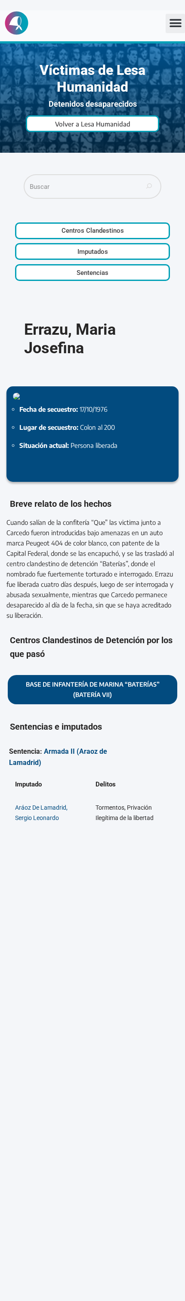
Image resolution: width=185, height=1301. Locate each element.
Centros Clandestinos (93, 230)
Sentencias (92, 273)
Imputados (92, 252)
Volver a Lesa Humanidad (92, 124)
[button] (175, 23)
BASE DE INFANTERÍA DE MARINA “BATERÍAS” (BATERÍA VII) (93, 689)
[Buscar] (149, 186)
